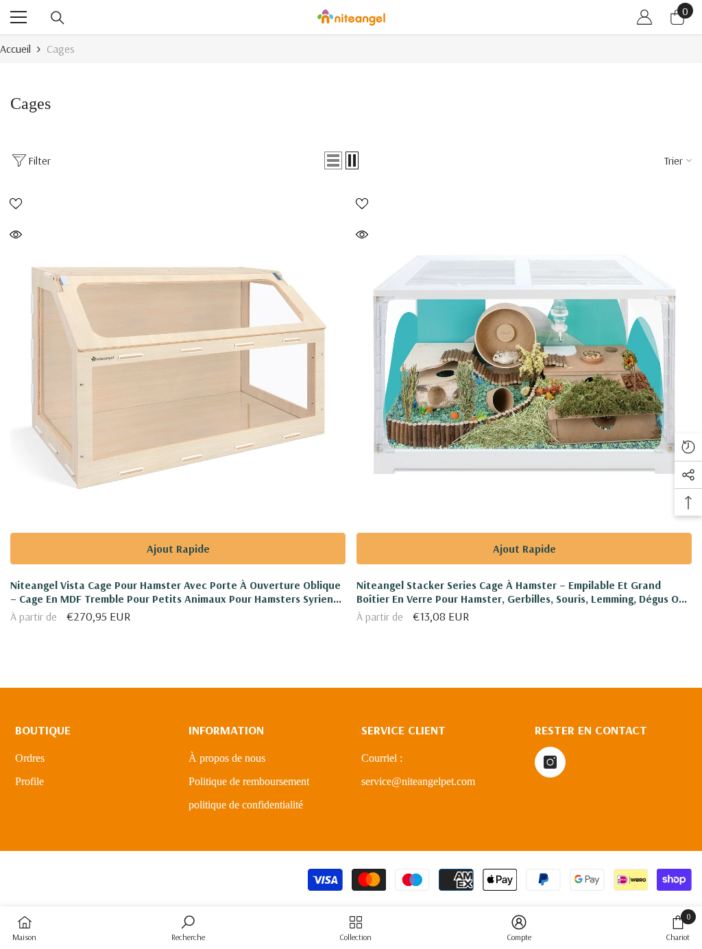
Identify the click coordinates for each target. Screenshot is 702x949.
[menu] (18, 17)
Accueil (15, 49)
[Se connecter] (644, 17)
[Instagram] (550, 762)
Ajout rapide (178, 548)
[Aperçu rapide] (15, 234)
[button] (333, 160)
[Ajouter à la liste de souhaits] (15, 203)
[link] (188, 927)
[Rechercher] (57, 18)
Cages (61, 49)
